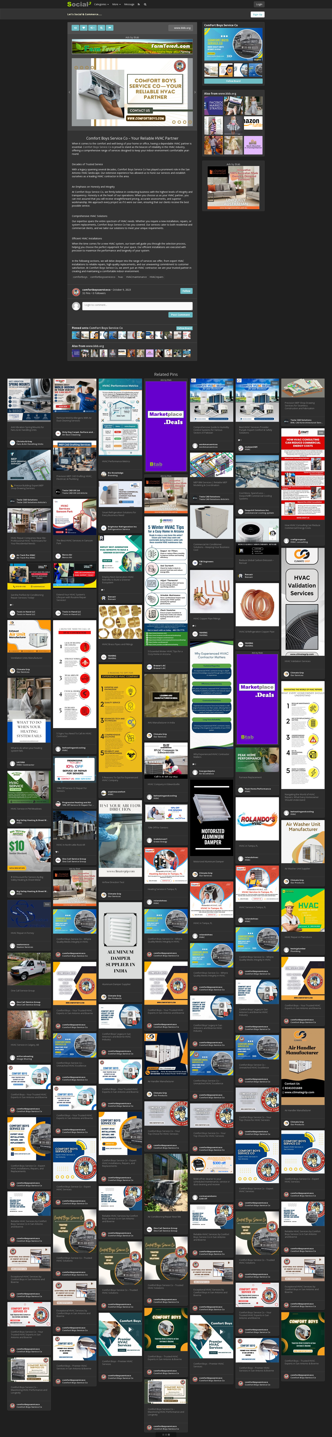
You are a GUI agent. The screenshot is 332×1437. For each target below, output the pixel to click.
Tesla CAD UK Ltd (71, 490)
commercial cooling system (259, 513)
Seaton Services (25, 947)
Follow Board (184, 328)
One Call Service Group (74, 859)
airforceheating (25, 1056)
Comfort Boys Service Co (97, 147)
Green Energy (160, 841)
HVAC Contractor (25, 764)
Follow (186, 291)
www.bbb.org (182, 28)
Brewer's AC (160, 665)
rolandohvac (251, 857)
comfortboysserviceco (102, 277)
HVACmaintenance (136, 277)
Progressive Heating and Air (76, 802)
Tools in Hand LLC (71, 611)
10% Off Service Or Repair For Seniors (81, 805)
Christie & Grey (24, 441)
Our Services (296, 675)
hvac (120, 277)
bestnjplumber (298, 948)
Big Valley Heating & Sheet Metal (33, 820)
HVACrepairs (156, 277)
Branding (113, 475)
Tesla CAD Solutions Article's (32, 502)
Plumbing (295, 951)
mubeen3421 (251, 447)
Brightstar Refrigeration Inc (122, 526)
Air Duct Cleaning (71, 434)
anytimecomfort (116, 791)
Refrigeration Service (119, 529)
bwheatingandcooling (73, 747)
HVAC (247, 449)
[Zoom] (101, 28)
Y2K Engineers (206, 561)
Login (259, 4)
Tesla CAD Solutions (300, 420)
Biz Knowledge (115, 472)
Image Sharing (24, 1059)
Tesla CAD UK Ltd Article (74, 493)
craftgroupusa (298, 539)
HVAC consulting (299, 542)
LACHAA (21, 762)
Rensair (249, 574)
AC (200, 564)
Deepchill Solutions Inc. (257, 510)
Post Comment (180, 314)
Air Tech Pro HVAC (26, 555)
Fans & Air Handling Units (30, 444)
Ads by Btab (132, 37)
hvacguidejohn (207, 771)
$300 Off (203, 1198)
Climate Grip (297, 672)
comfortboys (80, 277)
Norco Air (67, 554)
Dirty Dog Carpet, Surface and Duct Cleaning (85, 432)
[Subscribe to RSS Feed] (138, 4)
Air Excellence (206, 773)
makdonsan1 (160, 839)
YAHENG (203, 632)
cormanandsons (207, 1196)
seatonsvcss (23, 944)
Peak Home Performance (258, 788)
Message (129, 4)
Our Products (297, 882)
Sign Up (257, 14)
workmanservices (208, 444)
